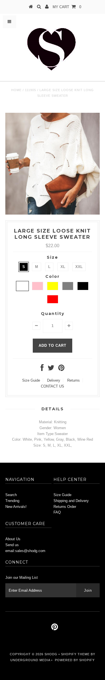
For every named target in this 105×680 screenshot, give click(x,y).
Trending (12, 501)
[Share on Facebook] (42, 369)
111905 (30, 90)
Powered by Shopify (75, 660)
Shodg (51, 654)
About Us (12, 539)
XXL (79, 267)
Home (16, 90)
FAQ (57, 512)
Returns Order (64, 507)
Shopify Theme (75, 654)
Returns (73, 380)
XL (62, 267)
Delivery (53, 380)
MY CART (67, 7)
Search (11, 495)
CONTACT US (52, 386)
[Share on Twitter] (51, 369)
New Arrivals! (16, 507)
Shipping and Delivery (71, 501)
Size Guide (31, 380)
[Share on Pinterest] (61, 369)
